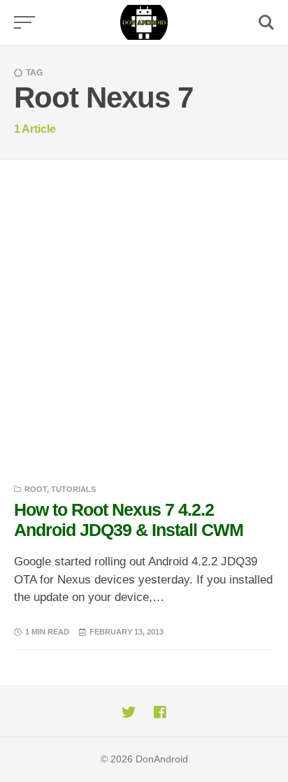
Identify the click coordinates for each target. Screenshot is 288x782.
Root (35, 489)
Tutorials (73, 489)
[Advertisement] (144, 311)
